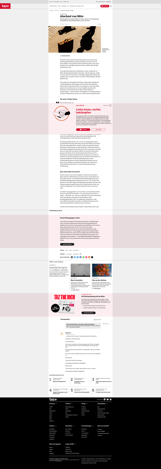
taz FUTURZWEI (101, 431)
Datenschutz (90, 461)
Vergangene (84, 435)
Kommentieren (69, 254)
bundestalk (52, 429)
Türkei (66, 409)
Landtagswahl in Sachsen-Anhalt (71, 416)
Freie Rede (51, 437)
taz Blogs (99, 429)
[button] (111, 6)
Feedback (67, 447)
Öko (50, 409)
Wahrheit (56, 10)
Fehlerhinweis (76, 254)
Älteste (99, 319)
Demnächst (84, 429)
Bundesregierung (69, 407)
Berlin (50, 417)
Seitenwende (104, 461)
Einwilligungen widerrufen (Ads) (88, 463)
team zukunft (68, 429)
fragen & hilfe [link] (65, 1)
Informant (83, 461)
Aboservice (68, 449)
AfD (66, 413)
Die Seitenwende (85, 411)
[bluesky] (108, 400)
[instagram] (111, 400)
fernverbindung (53, 431)
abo (98, 407)
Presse (83, 415)
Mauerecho (52, 435)
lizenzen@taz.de (58, 460)
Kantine (51, 449)
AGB (100, 461)
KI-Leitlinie (108, 459)
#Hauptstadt (75, 250)
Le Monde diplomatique (103, 433)
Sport (50, 415)
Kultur (50, 413)
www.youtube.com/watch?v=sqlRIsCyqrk (74, 371)
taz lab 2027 (84, 437)
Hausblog (83, 409)
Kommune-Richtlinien (100, 459)
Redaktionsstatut (91, 459)
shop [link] (61, 1)
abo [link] (96, 1)
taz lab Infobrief (69, 435)
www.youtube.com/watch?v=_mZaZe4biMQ (75, 363)
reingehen (51, 439)
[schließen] (110, 105)
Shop (50, 451)
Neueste (95, 319)
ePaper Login (68, 451)
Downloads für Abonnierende (72, 453)
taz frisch (67, 431)
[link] (53, 6)
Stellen (83, 413)
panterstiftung (100, 415)
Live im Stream (84, 433)
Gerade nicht (105, 105)
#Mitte (66, 250)
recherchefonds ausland (103, 413)
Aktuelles (83, 407)
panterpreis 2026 (101, 417)
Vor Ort (83, 431)
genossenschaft (101, 409)
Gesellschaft (52, 411)
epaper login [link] (108, 1)
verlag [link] (50, 1)
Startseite (51, 10)
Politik (50, 407)
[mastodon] (105, 400)
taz (53, 399)
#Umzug (70, 250)
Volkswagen (68, 411)
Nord (50, 419)
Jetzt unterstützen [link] (67, 244)
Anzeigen (51, 453)
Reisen (51, 447)
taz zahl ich (100, 411)
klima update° (52, 433)
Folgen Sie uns (100, 399)
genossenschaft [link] (101, 1)
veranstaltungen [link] (56, 1)
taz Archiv (99, 435)
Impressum (95, 461)
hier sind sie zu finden (75, 327)
